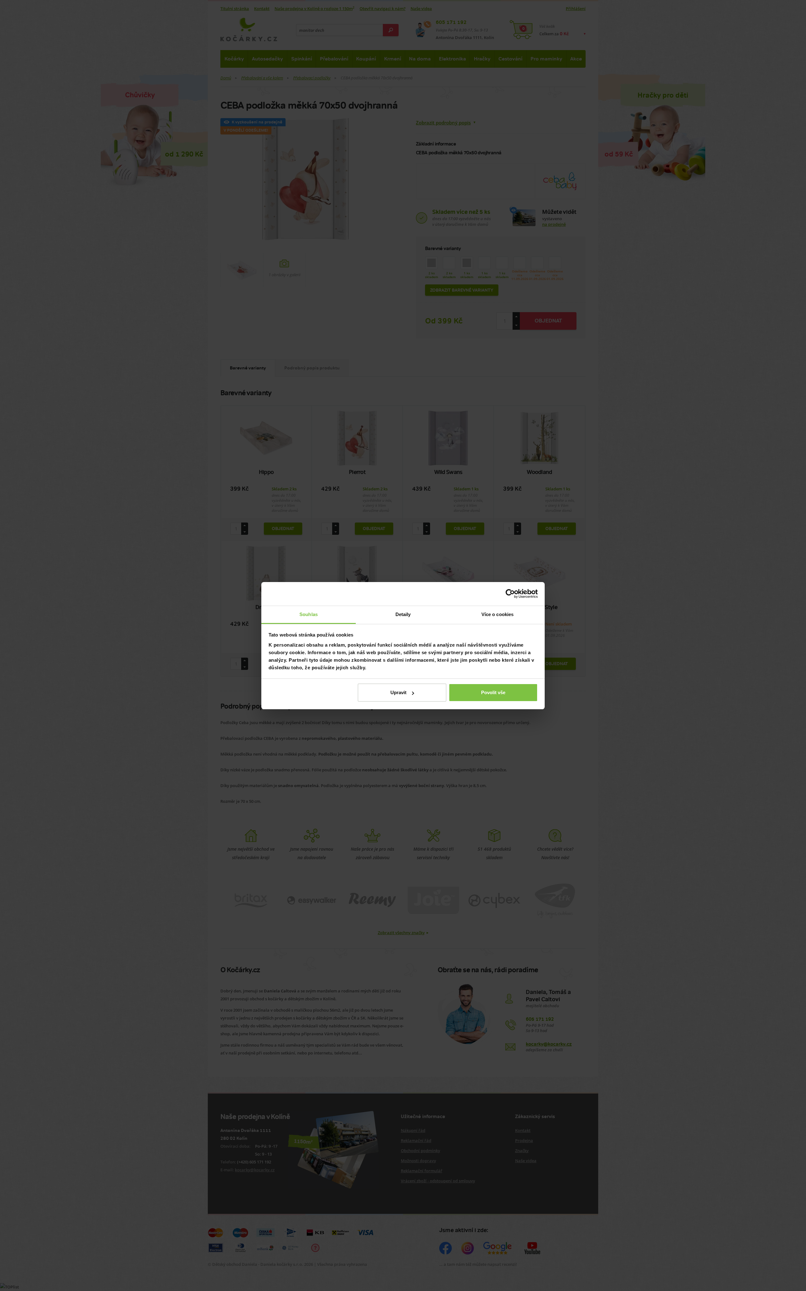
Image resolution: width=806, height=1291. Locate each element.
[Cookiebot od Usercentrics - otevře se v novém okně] (510, 593)
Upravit (398, 692)
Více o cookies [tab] (497, 614)
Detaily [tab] (403, 614)
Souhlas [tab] (308, 614)
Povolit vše (493, 692)
